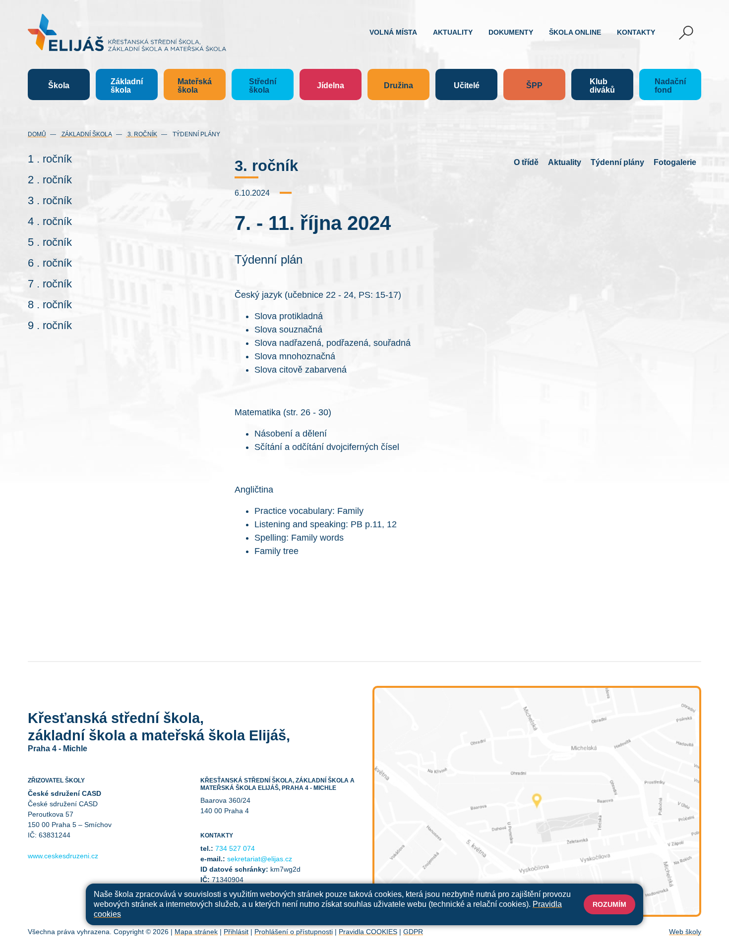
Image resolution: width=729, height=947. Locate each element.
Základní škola (86, 134)
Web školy (685, 932)
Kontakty (636, 32)
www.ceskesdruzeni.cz (63, 856)
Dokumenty (510, 32)
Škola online (575, 32)
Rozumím (609, 904)
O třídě (526, 162)
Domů (37, 134)
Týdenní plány (195, 134)
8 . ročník (50, 304)
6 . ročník (50, 263)
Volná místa (393, 32)
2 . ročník (50, 179)
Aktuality (453, 32)
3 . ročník (50, 200)
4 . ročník (50, 221)
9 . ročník (50, 325)
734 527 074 (235, 848)
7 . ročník (50, 284)
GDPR (413, 932)
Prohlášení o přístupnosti (293, 932)
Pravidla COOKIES (368, 932)
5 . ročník (50, 242)
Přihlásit (236, 932)
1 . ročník (50, 159)
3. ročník (141, 134)
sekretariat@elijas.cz (259, 859)
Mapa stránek (196, 932)
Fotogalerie (675, 162)
